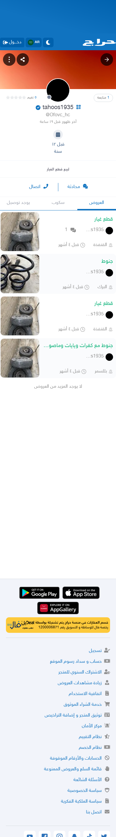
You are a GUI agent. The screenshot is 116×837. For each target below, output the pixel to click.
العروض (96, 203)
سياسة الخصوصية (85, 791)
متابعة (103, 98)
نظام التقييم (90, 737)
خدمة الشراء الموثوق (83, 705)
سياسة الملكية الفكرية (81, 801)
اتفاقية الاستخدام (85, 694)
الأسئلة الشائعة (87, 780)
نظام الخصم (90, 748)
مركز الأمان (92, 726)
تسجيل (95, 651)
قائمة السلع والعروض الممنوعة (73, 769)
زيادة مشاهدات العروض (80, 683)
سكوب (58, 203)
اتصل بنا (94, 812)
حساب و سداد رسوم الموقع (76, 662)
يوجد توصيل (18, 203)
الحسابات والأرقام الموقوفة (76, 758)
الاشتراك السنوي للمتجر (80, 672)
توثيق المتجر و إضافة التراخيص (73, 715)
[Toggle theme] (48, 42)
